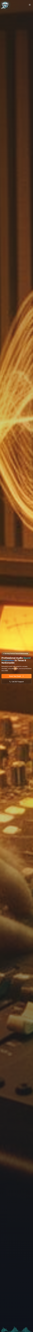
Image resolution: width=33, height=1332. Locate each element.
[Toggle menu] (30, 5)
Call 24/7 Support (18, 682)
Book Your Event (15, 676)
